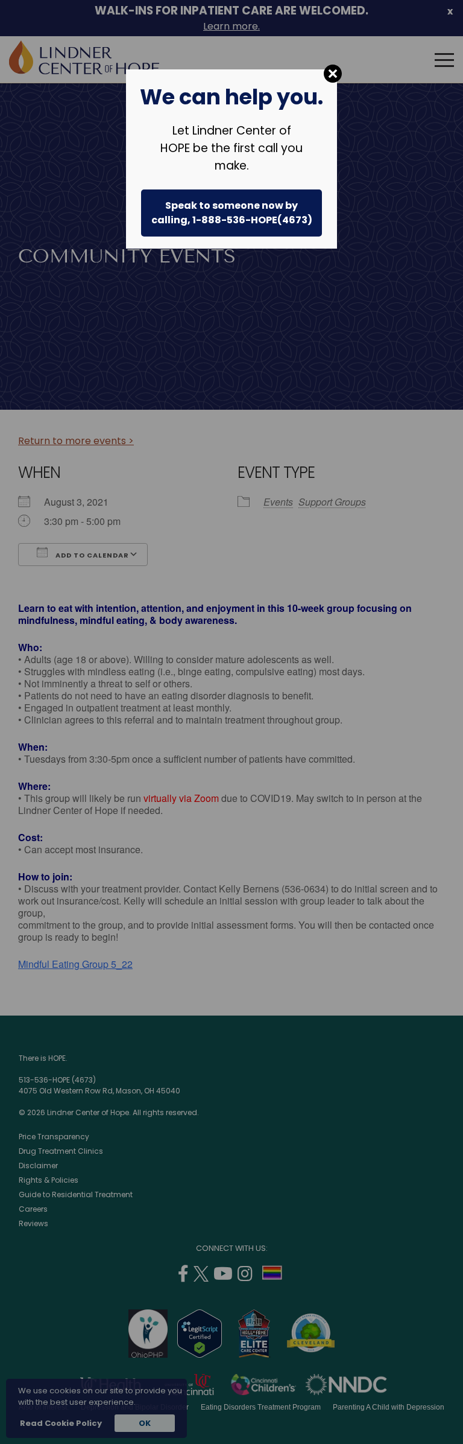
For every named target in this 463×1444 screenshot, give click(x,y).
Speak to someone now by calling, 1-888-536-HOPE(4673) (231, 213)
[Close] (333, 74)
